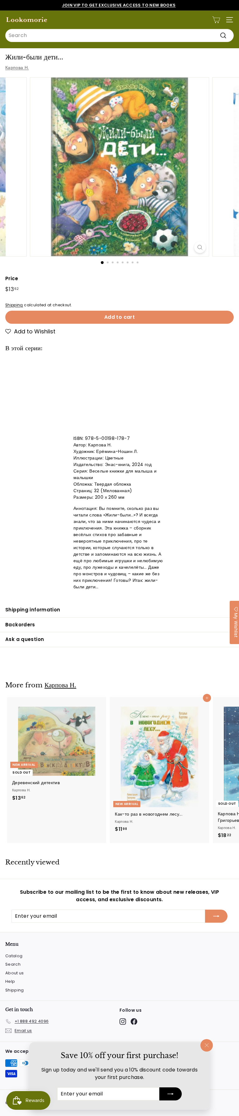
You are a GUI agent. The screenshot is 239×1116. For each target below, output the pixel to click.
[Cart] (216, 20)
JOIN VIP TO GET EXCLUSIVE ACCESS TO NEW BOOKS (119, 5)
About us (14, 973)
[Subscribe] (170, 1093)
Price (11, 278)
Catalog (13, 956)
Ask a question (24, 639)
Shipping (14, 305)
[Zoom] (200, 247)
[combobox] (119, 35)
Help (10, 981)
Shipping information (32, 609)
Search (13, 964)
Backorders (20, 624)
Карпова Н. (17, 67)
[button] (30, 331)
